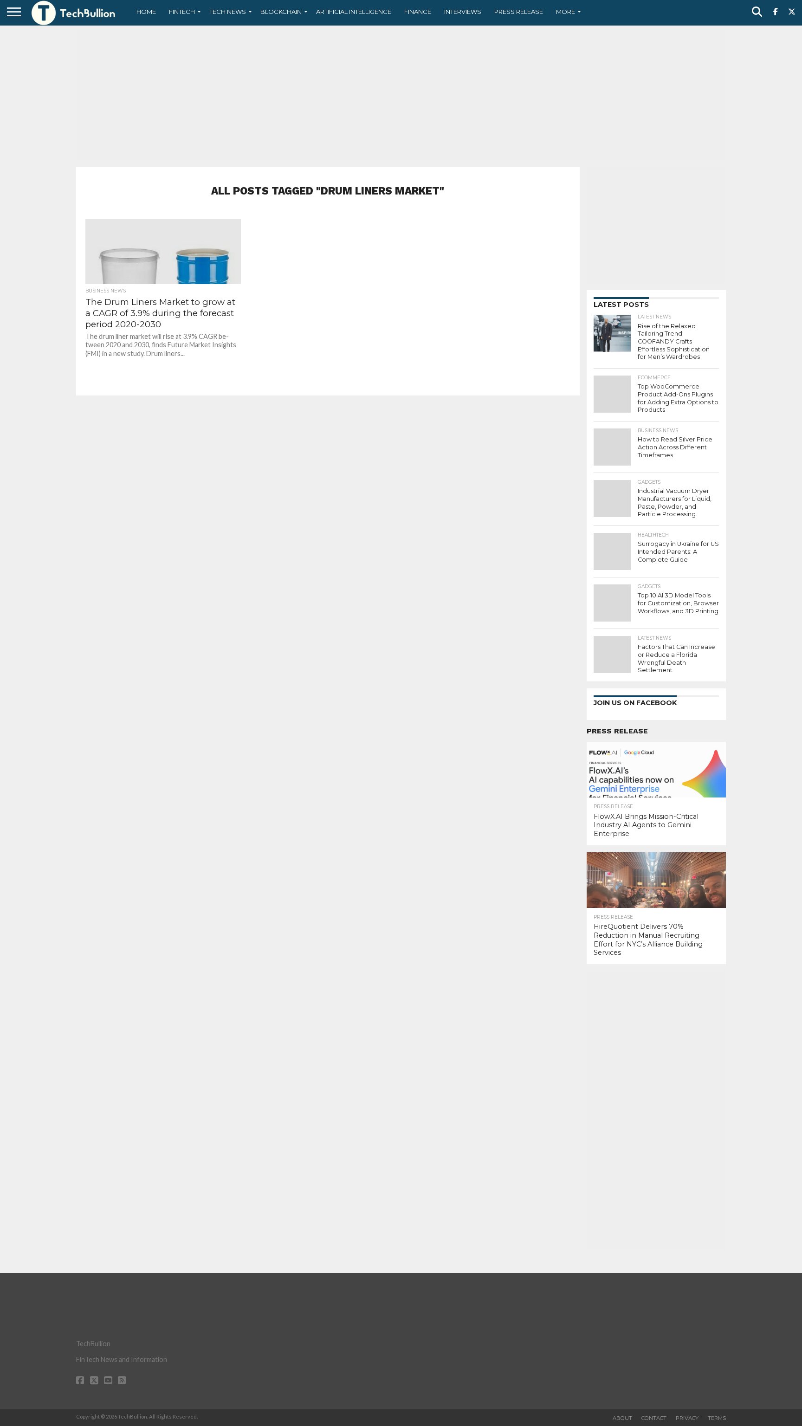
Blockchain (281, 11)
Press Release (518, 11)
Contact (653, 1418)
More (565, 11)
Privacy (687, 1418)
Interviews (462, 11)
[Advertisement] (401, 95)
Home (146, 11)
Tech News (227, 11)
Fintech (182, 11)
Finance (417, 11)
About (622, 1418)
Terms (717, 1418)
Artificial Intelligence (353, 11)
